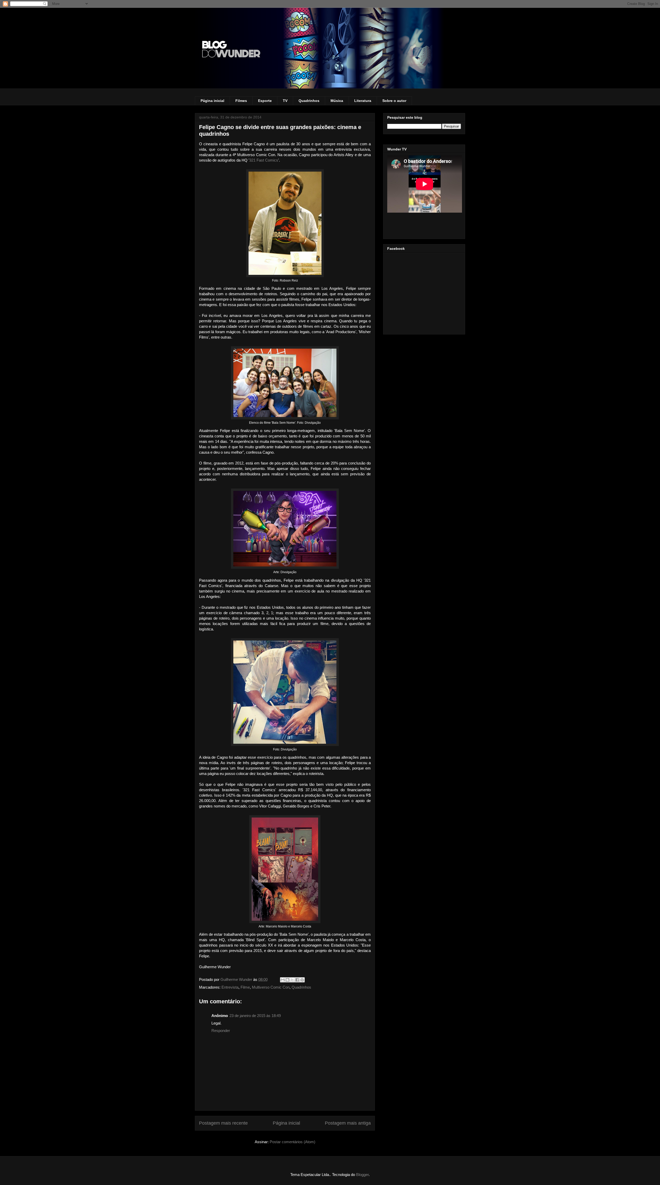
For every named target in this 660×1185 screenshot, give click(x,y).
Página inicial (212, 101)
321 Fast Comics (263, 160)
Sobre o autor (394, 101)
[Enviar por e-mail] (282, 979)
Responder (220, 1030)
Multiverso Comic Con (271, 987)
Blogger (362, 1174)
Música (337, 101)
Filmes (241, 101)
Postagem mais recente (223, 1123)
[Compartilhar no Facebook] (297, 979)
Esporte (265, 101)
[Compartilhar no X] (292, 979)
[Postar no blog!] (287, 979)
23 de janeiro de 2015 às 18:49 (255, 1015)
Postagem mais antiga (348, 1123)
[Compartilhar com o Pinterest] (302, 979)
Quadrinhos (309, 101)
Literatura (362, 101)
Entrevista (229, 987)
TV (285, 101)
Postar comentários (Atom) (292, 1142)
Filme (245, 987)
